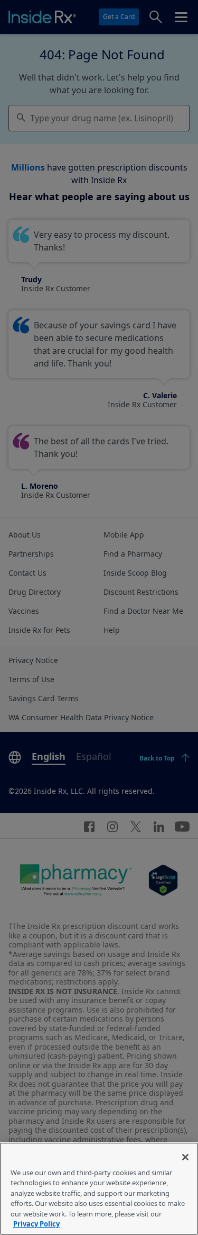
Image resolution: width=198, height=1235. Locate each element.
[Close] (185, 1157)
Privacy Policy (36, 1224)
